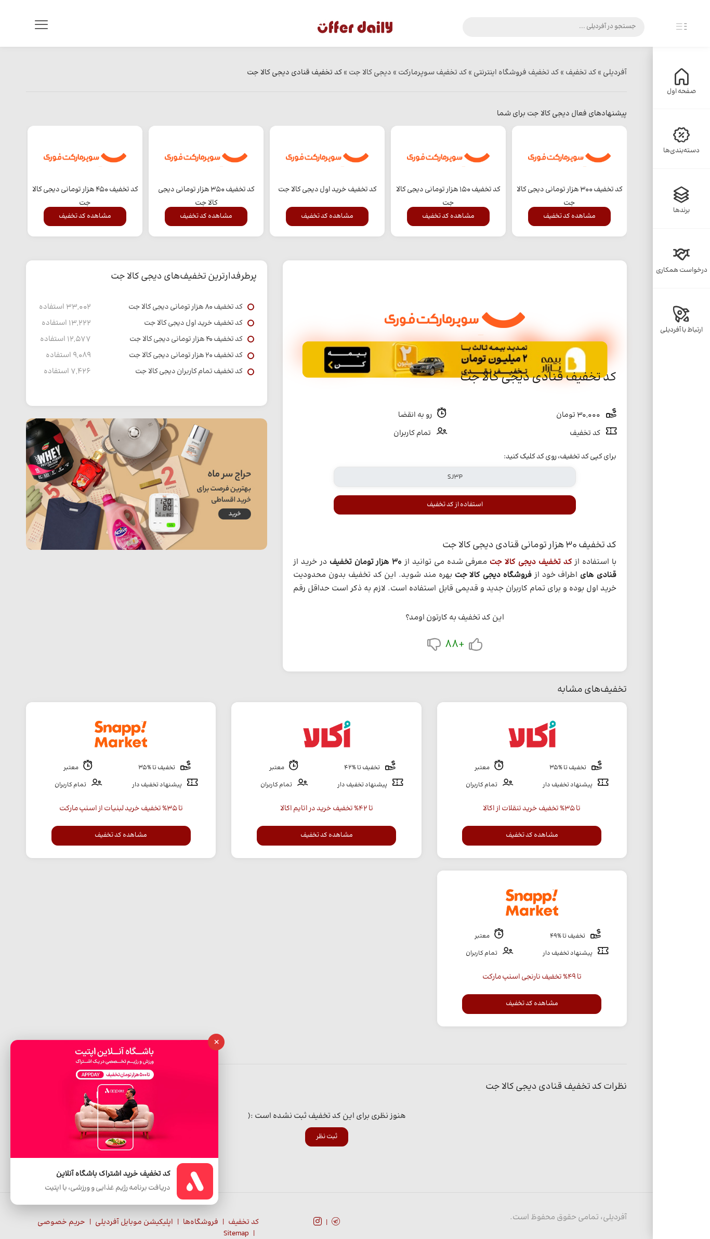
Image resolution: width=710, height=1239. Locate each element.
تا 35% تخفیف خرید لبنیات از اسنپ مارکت (121, 808)
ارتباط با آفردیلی (681, 330)
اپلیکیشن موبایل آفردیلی (134, 1222)
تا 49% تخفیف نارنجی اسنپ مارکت (532, 977)
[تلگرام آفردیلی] (336, 1223)
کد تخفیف (243, 1222)
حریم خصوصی (61, 1222)
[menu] (41, 27)
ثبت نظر (326, 1136)
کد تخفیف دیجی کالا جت (531, 562)
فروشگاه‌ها (200, 1222)
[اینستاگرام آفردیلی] (317, 1223)
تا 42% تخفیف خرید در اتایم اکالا (326, 808)
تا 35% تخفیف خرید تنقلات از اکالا (532, 808)
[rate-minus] (434, 647)
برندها (681, 210)
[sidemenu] (681, 27)
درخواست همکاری (681, 270)
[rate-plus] (475, 647)
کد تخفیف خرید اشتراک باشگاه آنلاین (113, 1174)
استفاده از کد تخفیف (455, 504)
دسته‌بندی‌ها (681, 151)
